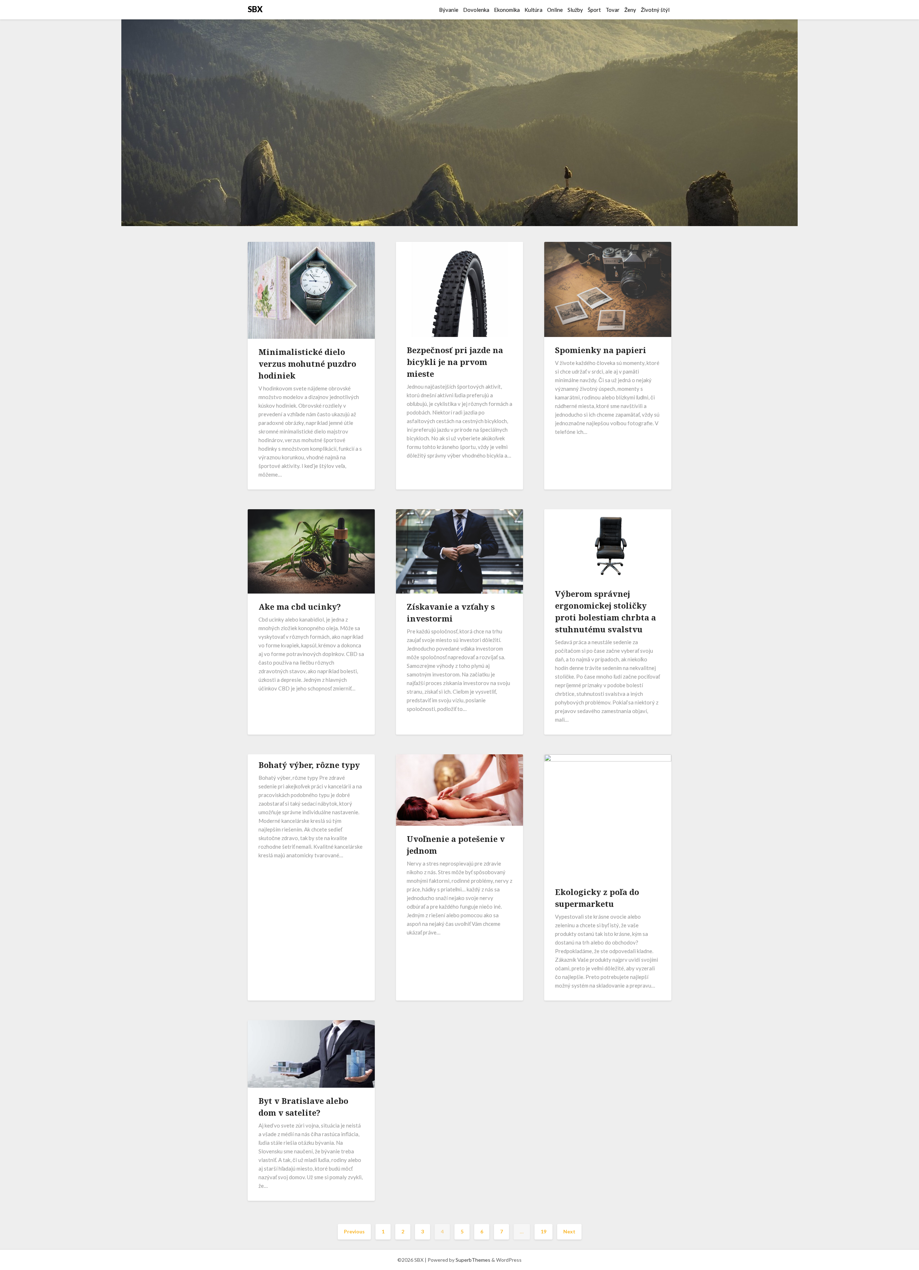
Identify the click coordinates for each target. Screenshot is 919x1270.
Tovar (613, 9)
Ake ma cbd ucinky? (299, 606)
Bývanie (448, 9)
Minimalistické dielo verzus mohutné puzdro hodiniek (307, 363)
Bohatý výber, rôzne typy (309, 764)
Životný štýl (655, 9)
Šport (594, 9)
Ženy (630, 9)
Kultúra (533, 9)
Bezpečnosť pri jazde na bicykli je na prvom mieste (455, 362)
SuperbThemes (473, 1260)
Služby (575, 9)
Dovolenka (476, 9)
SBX (255, 9)
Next (569, 1231)
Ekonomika (507, 9)
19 (543, 1231)
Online (555, 9)
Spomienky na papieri (600, 350)
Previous (354, 1231)
